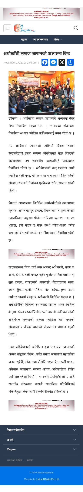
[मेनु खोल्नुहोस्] (7, 28)
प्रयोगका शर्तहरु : (15, 460)
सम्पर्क (30, 460)
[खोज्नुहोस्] (76, 28)
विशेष (57, 39)
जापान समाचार (40, 39)
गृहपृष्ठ (24, 39)
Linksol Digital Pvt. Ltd (47, 479)
